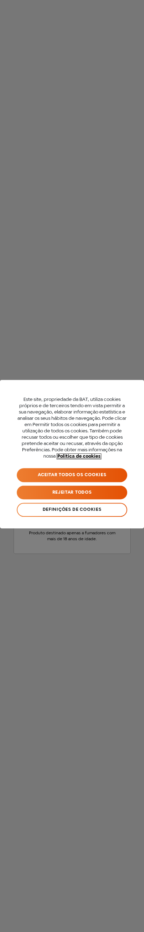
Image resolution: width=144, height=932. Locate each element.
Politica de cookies (79, 456)
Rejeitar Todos (72, 492)
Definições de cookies (72, 510)
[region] (72, 454)
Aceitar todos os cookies (72, 475)
